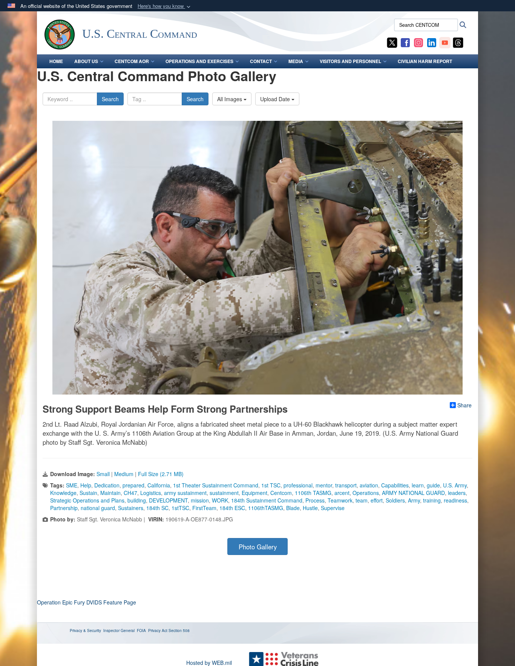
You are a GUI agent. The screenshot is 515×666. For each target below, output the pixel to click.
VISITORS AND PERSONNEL (350, 61)
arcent (341, 492)
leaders (457, 492)
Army (414, 500)
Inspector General (119, 630)
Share (464, 405)
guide (433, 485)
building (136, 500)
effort (377, 500)
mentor (324, 485)
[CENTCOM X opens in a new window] (392, 42)
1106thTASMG (265, 508)
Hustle (310, 508)
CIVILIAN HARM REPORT (425, 61)
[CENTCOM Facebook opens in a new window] (405, 42)
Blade (293, 508)
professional (298, 485)
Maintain (110, 492)
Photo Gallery (258, 546)
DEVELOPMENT (168, 500)
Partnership (64, 508)
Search (110, 99)
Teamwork (340, 500)
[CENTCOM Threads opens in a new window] (458, 42)
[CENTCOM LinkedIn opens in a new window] (432, 42)
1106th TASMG (313, 492)
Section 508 (179, 630)
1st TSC (270, 485)
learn (418, 485)
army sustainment (185, 492)
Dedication (107, 485)
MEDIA (295, 61)
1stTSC (180, 508)
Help (85, 485)
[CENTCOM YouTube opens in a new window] (445, 42)
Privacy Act (157, 630)
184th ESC (232, 508)
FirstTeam (204, 508)
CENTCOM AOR (132, 61)
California (158, 485)
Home (56, 61)
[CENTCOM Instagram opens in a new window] (418, 42)
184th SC (157, 508)
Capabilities (395, 485)
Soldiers (395, 500)
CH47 (130, 492)
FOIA (141, 630)
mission (200, 500)
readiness (455, 500)
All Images (230, 99)
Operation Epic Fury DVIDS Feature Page (86, 602)
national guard (98, 508)
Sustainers (130, 508)
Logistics (150, 492)
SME (71, 485)
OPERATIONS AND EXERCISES (199, 61)
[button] (165, 6)
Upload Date (275, 99)
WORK (220, 500)
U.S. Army (455, 485)
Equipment (254, 492)
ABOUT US (86, 61)
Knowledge (63, 492)
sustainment (224, 492)
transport (346, 485)
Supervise (333, 508)
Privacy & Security (85, 630)
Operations (366, 492)
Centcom (281, 492)
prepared (133, 485)
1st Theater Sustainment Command (215, 485)
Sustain (88, 492)
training (432, 500)
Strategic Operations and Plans (87, 500)
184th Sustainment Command (266, 500)
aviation (369, 485)
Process (315, 500)
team (362, 500)
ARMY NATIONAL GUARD (413, 492)
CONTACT (261, 61)
